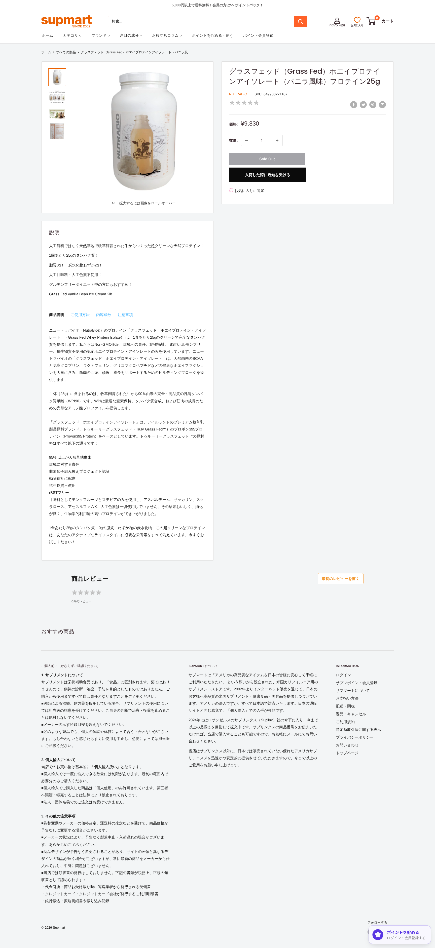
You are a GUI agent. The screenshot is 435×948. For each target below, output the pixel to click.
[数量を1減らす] (246, 140)
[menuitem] (47, 35)
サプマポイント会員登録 (356, 683)
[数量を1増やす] (277, 140)
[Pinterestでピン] (372, 104)
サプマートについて (353, 690)
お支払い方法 (347, 698)
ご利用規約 (345, 722)
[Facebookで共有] (353, 104)
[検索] (300, 21)
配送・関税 (345, 706)
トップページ (347, 753)
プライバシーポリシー (355, 737)
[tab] (56, 315)
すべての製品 (66, 52)
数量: (233, 140)
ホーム (46, 52)
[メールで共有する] (382, 104)
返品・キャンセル (351, 714)
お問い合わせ (347, 745)
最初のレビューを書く (340, 578)
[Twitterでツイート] (363, 104)
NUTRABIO (238, 94)
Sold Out (267, 159)
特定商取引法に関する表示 (358, 729)
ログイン (343, 675)
